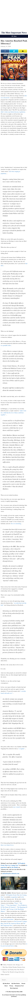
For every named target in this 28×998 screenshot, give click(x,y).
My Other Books (16, 983)
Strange (18, 965)
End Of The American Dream (12, 923)
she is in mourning (16, 523)
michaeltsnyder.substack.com (10, 873)
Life (14, 965)
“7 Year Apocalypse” (11, 905)
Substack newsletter (8, 919)
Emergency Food (19, 985)
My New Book (6, 983)
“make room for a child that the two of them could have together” (13, 413)
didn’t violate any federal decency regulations (13, 112)
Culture (5, 965)
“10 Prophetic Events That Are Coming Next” (13, 864)
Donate (23, 983)
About (6, 985)
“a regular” (22, 748)
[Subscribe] (22, 51)
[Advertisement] (14, 16)
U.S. (22, 965)
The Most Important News (14, 32)
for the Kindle (14, 867)
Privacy (11, 985)
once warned (16, 807)
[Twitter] (14, 51)
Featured (9, 965)
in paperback (14, 897)
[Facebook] (5, 51)
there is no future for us (7, 845)
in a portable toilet (6, 345)
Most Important (14, 988)
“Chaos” (16, 903)
